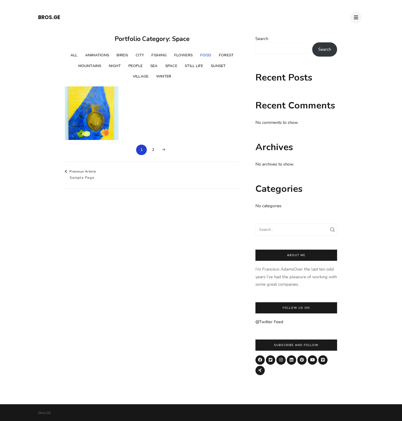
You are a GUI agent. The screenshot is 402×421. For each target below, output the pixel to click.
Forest (226, 55)
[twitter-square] (270, 360)
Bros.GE (49, 17)
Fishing (159, 55)
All (74, 55)
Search (261, 38)
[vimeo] (323, 360)
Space (171, 65)
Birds (122, 55)
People (135, 65)
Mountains (89, 65)
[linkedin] (291, 360)
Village (141, 76)
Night (115, 65)
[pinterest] (302, 360)
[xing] (260, 370)
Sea (154, 65)
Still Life (194, 65)
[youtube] (312, 360)
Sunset (218, 65)
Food (205, 55)
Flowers (183, 55)
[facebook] (260, 360)
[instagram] (281, 360)
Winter (163, 76)
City (140, 55)
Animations (97, 55)
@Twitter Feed (269, 322)
